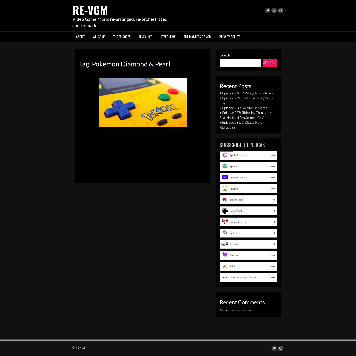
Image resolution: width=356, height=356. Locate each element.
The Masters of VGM (197, 36)
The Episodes (122, 36)
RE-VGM (90, 9)
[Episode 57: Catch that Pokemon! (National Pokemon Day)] (143, 102)
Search (225, 55)
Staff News (168, 36)
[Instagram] (274, 10)
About (80, 36)
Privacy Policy (229, 36)
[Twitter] (268, 10)
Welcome (99, 36)
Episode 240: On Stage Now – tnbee (247, 93)
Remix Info (145, 36)
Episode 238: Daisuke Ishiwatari (245, 108)
